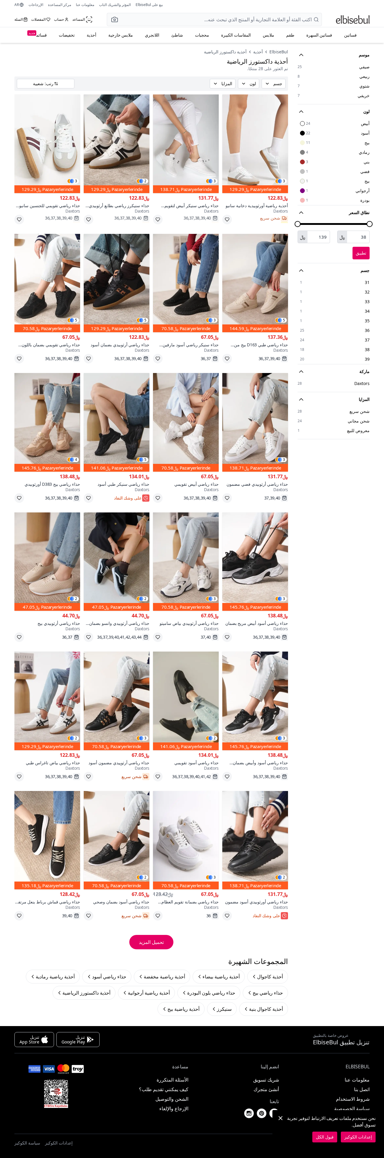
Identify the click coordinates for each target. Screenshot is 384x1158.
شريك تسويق (266, 1079)
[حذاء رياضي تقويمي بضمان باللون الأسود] (47, 283)
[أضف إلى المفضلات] (227, 219)
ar (16, 4)
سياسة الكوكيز (27, 1143)
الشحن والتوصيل (171, 1099)
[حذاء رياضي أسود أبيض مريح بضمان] (255, 561)
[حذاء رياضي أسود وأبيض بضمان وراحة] (255, 701)
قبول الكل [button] (325, 1137)
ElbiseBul (278, 52)
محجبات (202, 35)
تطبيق (361, 253)
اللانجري (152, 35)
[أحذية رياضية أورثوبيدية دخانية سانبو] (255, 143)
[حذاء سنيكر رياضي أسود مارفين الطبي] (186, 283)
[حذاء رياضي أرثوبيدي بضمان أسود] (116, 283)
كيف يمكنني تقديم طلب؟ (163, 1089)
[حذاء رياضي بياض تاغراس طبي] (47, 701)
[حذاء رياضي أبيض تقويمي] (186, 422)
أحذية (91, 35)
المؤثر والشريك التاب (115, 4)
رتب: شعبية (43, 83)
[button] (112, 19)
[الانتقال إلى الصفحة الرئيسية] (353, 19)
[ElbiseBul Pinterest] (261, 1113)
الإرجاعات (35, 4)
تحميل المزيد (151, 942)
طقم (290, 35)
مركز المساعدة (59, 4)
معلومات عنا (85, 4)
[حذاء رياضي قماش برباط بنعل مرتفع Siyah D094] (47, 840)
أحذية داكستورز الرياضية (225, 52)
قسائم (37, 34)
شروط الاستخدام (353, 1099)
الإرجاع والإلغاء (173, 1108)
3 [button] (284, 181)
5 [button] (284, 320)
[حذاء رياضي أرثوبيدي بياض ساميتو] (186, 561)
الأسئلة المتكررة (172, 1079)
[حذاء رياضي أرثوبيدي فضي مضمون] (255, 422)
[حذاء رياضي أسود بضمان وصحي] (116, 840)
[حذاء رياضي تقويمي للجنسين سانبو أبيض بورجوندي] (47, 143)
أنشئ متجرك (266, 1089)
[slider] (370, 224)
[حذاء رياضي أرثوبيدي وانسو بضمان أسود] (116, 561)
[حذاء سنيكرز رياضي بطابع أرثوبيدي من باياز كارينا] (116, 143)
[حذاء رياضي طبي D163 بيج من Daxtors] (255, 283)
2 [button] (145, 181)
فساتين (350, 35)
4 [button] (76, 459)
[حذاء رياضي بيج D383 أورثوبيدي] (47, 422)
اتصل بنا (362, 1089)
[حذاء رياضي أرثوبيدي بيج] (47, 561)
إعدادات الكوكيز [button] (59, 1143)
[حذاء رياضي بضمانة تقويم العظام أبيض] (186, 840)
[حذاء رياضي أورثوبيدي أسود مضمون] (255, 840)
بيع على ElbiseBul (149, 4)
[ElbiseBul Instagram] (249, 1113)
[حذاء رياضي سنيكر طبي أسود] (116, 422)
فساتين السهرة (319, 35)
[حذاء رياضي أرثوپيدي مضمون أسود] (116, 701)
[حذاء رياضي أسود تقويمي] (186, 701)
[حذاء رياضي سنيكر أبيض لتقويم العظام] (186, 143)
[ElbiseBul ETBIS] (56, 1094)
